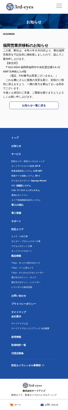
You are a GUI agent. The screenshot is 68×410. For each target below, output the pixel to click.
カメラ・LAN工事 (19, 236)
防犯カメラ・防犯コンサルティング (28, 161)
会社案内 (16, 316)
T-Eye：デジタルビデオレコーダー (27, 273)
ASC (21, 185)
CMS (25, 190)
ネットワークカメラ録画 (25, 166)
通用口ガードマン (19, 195)
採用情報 (16, 336)
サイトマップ (18, 312)
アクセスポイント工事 (21, 246)
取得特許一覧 (18, 345)
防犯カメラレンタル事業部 (26, 365)
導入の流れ (17, 204)
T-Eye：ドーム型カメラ (22, 268)
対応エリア (17, 229)
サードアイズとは (19, 323)
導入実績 (16, 212)
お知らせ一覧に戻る (34, 105)
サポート (16, 221)
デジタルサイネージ (28, 181)
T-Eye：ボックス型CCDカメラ (25, 263)
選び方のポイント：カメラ (23, 277)
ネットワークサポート (21, 251)
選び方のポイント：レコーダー (25, 282)
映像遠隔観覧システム (26, 171)
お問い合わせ (18, 295)
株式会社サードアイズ (34, 392)
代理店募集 (17, 353)
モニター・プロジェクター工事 (25, 241)
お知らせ (16, 146)
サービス (16, 154)
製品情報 (16, 255)
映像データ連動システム (25, 176)
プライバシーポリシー (23, 303)
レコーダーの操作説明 (21, 287)
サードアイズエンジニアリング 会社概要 (30, 328)
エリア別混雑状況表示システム (25, 200)
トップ (15, 137)
